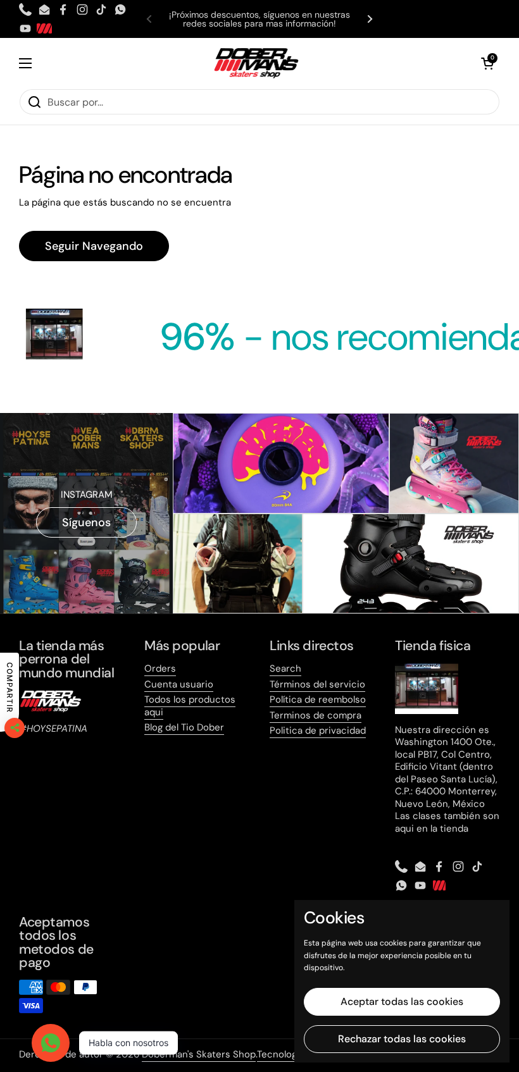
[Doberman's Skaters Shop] (256, 63)
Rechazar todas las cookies (402, 1038)
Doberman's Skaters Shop (199, 1054)
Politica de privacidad (318, 730)
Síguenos (86, 522)
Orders (160, 668)
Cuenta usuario (178, 684)
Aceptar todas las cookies (402, 1001)
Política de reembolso (318, 699)
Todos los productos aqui (189, 705)
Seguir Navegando (94, 246)
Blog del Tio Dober (184, 727)
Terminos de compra (315, 715)
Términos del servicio (317, 684)
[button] (487, 63)
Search (285, 668)
